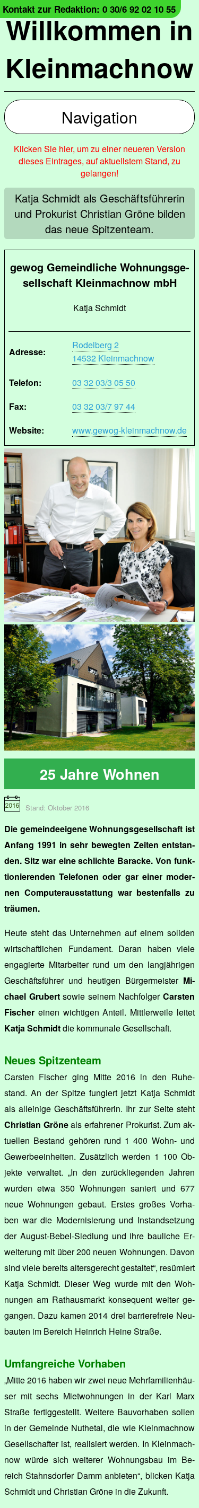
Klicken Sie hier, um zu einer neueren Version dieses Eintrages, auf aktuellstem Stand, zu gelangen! (99, 161)
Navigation (99, 116)
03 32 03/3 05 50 (103, 382)
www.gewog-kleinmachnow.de (129, 430)
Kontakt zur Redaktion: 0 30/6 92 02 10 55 (89, 9)
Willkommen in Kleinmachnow (99, 48)
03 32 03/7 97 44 (103, 406)
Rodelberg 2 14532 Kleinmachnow (113, 351)
